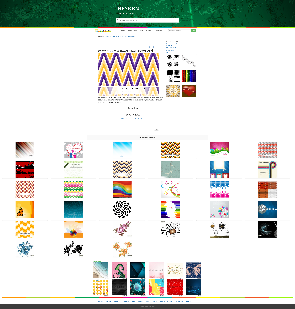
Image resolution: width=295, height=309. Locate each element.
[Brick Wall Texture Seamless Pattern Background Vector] (267, 189)
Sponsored (156, 129)
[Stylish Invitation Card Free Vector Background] (219, 170)
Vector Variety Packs (171, 47)
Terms (147, 301)
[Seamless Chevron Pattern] (73, 189)
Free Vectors (100, 301)
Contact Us (126, 301)
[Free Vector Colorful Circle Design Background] (170, 189)
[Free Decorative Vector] (219, 229)
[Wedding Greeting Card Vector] (73, 170)
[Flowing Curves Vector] (267, 229)
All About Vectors (170, 50)
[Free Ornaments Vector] (170, 229)
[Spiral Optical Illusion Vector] (122, 209)
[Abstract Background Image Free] (25, 150)
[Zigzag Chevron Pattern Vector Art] (170, 150)
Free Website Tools (170, 49)
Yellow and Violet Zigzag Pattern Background (127, 36)
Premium (133, 301)
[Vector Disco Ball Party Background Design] (267, 209)
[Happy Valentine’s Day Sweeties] (73, 150)
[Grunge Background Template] (170, 170)
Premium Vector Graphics (172, 43)
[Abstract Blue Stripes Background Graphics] (122, 150)
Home (106, 36)
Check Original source (140, 118)
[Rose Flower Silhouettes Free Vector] (73, 249)
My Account (170, 301)
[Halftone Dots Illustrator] (173, 60)
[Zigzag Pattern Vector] (25, 189)
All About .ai (169, 45)
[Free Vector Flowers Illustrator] (25, 249)
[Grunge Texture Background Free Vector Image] (173, 75)
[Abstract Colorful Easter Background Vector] (219, 150)
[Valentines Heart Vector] (189, 90)
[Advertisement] (126, 42)
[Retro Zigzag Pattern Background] (122, 170)
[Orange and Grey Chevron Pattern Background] (267, 150)
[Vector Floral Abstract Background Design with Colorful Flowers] (219, 209)
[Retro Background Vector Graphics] (267, 170)
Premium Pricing (179, 301)
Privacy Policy (154, 301)
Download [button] (133, 108)
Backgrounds (112, 36)
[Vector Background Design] (25, 170)
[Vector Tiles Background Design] (219, 189)
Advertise (188, 301)
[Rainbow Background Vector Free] (189, 75)
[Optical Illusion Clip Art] (173, 90)
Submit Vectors (117, 301)
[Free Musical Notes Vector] (189, 60)
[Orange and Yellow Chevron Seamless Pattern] (25, 229)
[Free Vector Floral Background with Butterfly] (25, 209)
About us (162, 301)
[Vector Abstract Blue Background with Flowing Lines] (73, 209)
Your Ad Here (169, 52)
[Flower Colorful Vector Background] (73, 229)
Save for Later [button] (133, 114)
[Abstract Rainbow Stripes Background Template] (170, 209)
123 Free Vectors (125, 118)
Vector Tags (108, 301)
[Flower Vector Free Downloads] (122, 249)
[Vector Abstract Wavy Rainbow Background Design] (122, 189)
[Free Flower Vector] (122, 229)
